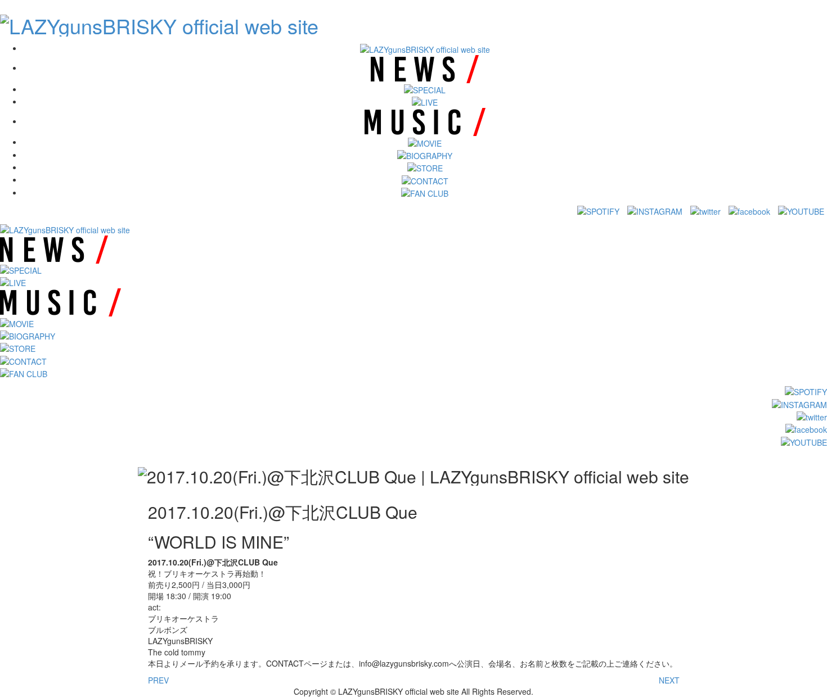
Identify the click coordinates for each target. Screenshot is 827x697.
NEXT (669, 680)
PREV (158, 680)
